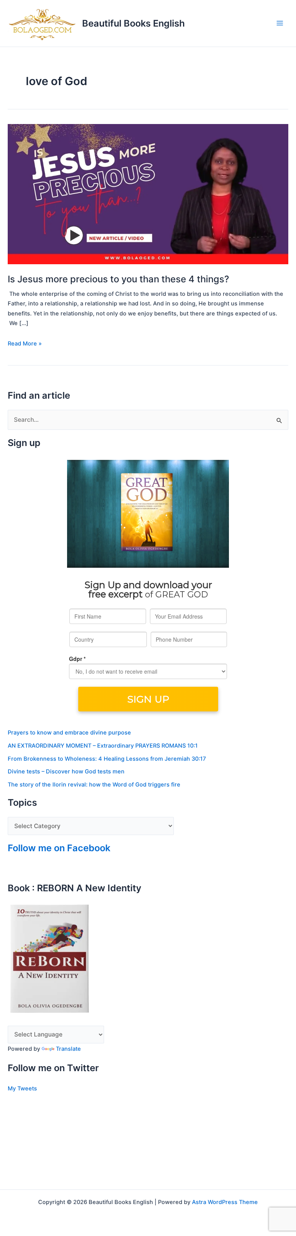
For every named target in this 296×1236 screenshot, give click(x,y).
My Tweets (22, 1088)
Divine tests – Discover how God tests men (66, 771)
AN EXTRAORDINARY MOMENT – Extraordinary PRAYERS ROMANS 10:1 (103, 745)
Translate (68, 1048)
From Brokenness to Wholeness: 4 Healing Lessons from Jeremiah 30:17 (107, 758)
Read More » (25, 343)
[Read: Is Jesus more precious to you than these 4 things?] (148, 194)
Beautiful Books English (133, 23)
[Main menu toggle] (280, 23)
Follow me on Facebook (59, 848)
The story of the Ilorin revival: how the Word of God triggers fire (94, 784)
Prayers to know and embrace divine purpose (69, 732)
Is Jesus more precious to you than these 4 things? (118, 279)
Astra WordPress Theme (225, 1202)
